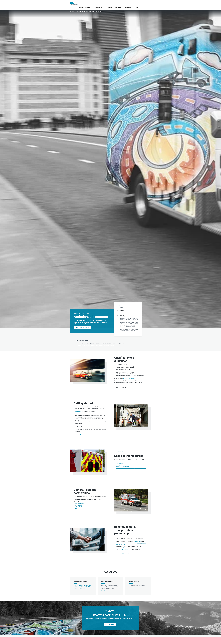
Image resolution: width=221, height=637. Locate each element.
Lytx (142, 543)
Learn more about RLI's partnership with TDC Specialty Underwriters (128, 384)
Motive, (144, 543)
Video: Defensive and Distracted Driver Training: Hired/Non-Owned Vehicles (131, 468)
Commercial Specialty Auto (88, 11)
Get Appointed (109, 624)
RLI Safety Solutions (120, 463)
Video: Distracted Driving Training (122, 466)
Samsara (138, 543)
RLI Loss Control (137, 541)
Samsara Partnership (79, 503)
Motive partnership (79, 506)
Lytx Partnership (78, 505)
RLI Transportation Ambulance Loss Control (124, 465)
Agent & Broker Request (82, 327)
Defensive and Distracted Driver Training (83, 585)
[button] (144, 3)
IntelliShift (77, 510)
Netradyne (77, 508)
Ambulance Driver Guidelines (128, 378)
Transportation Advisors (120, 547)
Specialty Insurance (76, 11)
